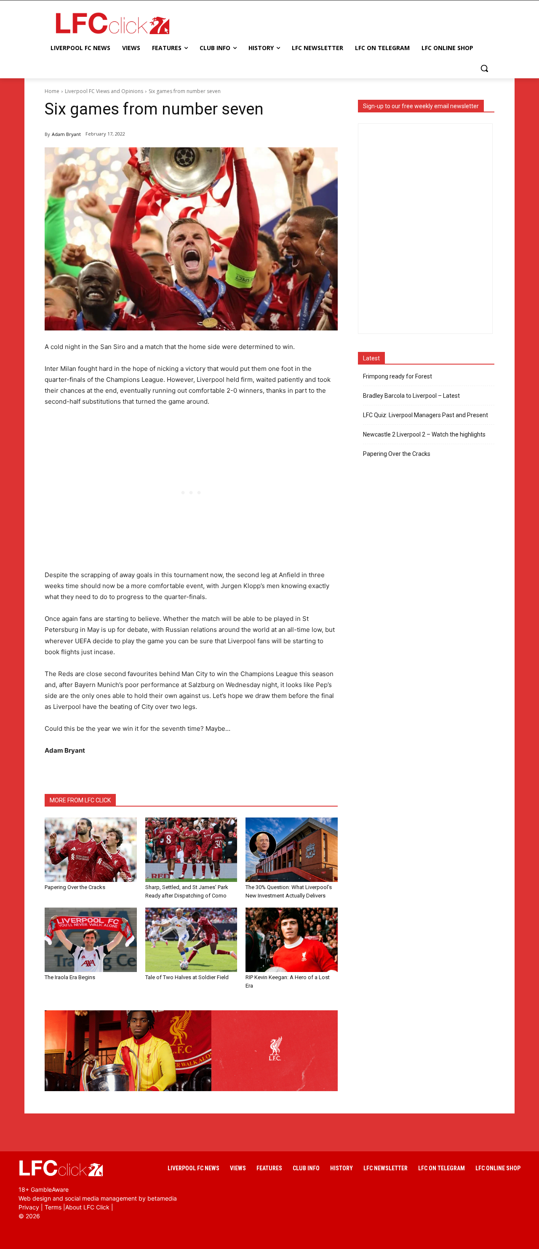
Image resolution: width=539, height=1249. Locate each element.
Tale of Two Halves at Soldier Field (187, 977)
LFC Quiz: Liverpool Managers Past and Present (425, 415)
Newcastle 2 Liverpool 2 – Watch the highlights (424, 434)
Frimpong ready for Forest (397, 376)
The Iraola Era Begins (70, 977)
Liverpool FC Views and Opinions (104, 91)
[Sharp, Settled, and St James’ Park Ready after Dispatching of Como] (191, 850)
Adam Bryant (66, 134)
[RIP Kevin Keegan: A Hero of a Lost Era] (291, 940)
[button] (484, 68)
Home (52, 91)
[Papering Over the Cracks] (91, 850)
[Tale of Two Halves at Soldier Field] (191, 940)
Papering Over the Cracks (75, 887)
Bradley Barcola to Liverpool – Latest (411, 395)
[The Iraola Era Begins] (91, 940)
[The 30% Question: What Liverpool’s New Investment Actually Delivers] (291, 850)
